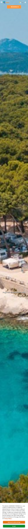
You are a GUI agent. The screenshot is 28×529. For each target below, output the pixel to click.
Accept (14, 526)
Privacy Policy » (8, 518)
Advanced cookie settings (14, 522)
